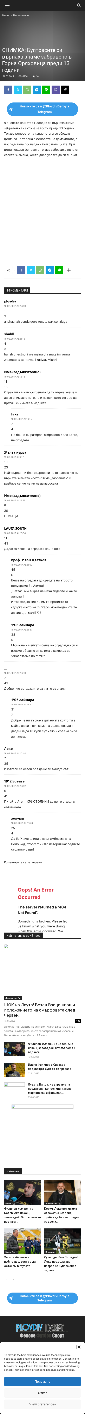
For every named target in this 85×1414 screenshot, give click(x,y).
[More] (69, 270)
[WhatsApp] (27, 90)
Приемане (42, 1381)
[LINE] (46, 90)
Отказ (42, 1393)
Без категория (21, 15)
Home (5, 15)
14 (37, 76)
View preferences (42, 1404)
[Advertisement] (42, 205)
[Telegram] (37, 90)
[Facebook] (8, 90)
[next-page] (13, 1279)
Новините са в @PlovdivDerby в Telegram (44, 109)
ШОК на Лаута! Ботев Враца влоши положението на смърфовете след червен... (39, 1010)
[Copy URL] (65, 90)
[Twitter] (18, 90)
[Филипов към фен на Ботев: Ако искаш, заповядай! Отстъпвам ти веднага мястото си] (14, 1049)
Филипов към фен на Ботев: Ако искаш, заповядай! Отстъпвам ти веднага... (51, 1048)
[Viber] (56, 90)
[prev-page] (6, 1279)
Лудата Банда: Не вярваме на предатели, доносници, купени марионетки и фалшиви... (50, 1088)
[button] (79, 1347)
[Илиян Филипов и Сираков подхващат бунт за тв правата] (14, 1070)
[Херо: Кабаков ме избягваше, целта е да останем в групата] (22, 1241)
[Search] (79, 5)
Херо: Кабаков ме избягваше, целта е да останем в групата (20, 1262)
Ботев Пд (10, 1203)
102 (78, 1020)
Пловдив (49, 1251)
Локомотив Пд (12, 997)
